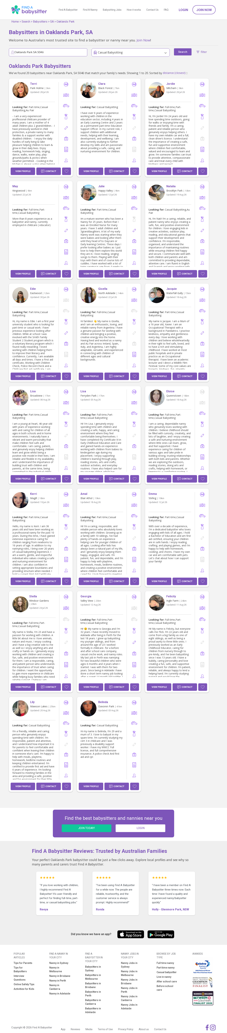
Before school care (165, 988)
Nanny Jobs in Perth (129, 990)
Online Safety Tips (24, 984)
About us (144, 1029)
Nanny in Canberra (54, 987)
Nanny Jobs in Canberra (129, 998)
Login (183, 10)
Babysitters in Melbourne (93, 977)
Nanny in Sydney (58, 963)
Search (26, 21)
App (63, 1029)
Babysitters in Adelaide (93, 1010)
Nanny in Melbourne (55, 969)
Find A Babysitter (68, 9)
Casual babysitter (167, 972)
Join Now (204, 10)
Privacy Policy (125, 1029)
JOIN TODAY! (86, 828)
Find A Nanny (90, 9)
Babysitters (40, 21)
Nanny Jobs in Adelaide (129, 1006)
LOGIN (141, 828)
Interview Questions (20, 978)
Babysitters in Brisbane (93, 985)
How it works (134, 9)
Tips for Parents (23, 963)
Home (15, 21)
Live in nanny (164, 976)
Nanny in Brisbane (59, 976)
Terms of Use (105, 1029)
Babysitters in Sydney (93, 968)
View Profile (23, 171)
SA (52, 21)
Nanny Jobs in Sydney (129, 965)
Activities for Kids (24, 989)
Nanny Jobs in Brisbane (129, 981)
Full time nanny (165, 963)
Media (88, 1029)
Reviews (75, 1029)
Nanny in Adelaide (59, 993)
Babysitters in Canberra (93, 1002)
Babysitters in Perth (93, 993)
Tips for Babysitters (20, 969)
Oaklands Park (65, 21)
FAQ (166, 9)
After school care (167, 981)
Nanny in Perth (57, 980)
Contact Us (152, 9)
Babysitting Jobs (112, 9)
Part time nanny (166, 967)
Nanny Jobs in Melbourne (129, 973)
